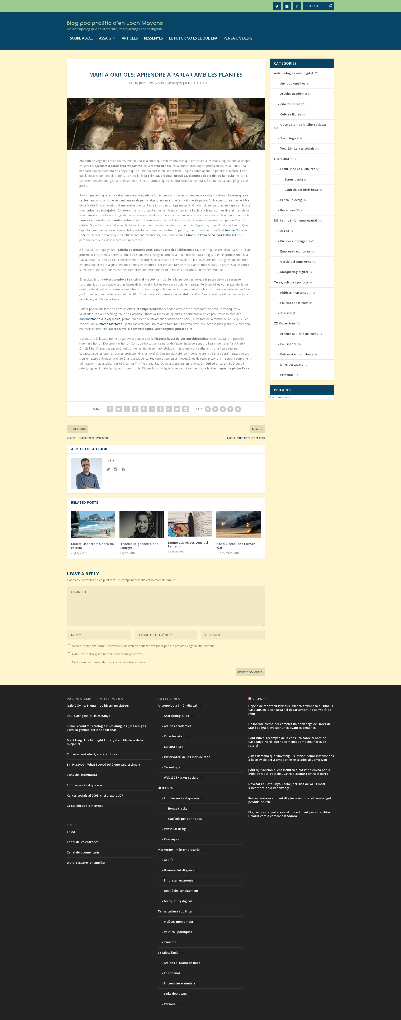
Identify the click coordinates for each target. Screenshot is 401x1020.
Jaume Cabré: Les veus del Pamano (188, 544)
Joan (142, 83)
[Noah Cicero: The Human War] (238, 524)
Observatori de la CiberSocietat (303, 125)
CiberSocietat (290, 104)
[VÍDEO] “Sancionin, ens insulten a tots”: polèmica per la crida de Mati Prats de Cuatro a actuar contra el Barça (289, 772)
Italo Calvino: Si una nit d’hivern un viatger (98, 705)
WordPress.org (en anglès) (86, 863)
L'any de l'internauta (82, 775)
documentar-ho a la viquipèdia (99, 319)
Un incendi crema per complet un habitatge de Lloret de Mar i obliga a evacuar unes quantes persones (289, 726)
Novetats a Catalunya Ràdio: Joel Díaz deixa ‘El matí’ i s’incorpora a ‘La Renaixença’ (287, 786)
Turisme (286, 313)
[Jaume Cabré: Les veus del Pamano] (190, 523)
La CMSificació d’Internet (85, 806)
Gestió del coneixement (297, 262)
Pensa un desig (237, 38)
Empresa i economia (295, 251)
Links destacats (291, 364)
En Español (288, 344)
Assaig (105, 38)
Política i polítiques (294, 303)
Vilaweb (259, 699)
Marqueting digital (294, 272)
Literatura (281, 159)
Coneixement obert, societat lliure (92, 754)
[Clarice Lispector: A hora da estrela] (93, 524)
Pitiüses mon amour (295, 293)
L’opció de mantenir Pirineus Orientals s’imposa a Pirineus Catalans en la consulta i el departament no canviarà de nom (290, 709)
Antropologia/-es (292, 83)
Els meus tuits (280, 397)
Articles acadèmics (293, 94)
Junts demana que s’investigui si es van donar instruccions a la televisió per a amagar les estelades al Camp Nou (291, 758)
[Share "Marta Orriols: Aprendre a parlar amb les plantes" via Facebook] (110, 409)
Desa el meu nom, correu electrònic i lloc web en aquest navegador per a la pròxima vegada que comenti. (143, 646)
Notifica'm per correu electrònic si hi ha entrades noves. (109, 662)
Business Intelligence (295, 241)
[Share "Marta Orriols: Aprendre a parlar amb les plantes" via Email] (177, 409)
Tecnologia (288, 138)
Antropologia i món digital (293, 73)
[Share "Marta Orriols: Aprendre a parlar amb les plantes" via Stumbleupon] (169, 409)
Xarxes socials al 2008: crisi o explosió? (95, 795)
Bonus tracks (293, 179)
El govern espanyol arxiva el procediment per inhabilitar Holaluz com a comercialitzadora (289, 814)
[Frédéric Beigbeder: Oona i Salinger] (141, 524)
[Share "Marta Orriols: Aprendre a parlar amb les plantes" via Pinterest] (144, 409)
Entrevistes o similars (296, 354)
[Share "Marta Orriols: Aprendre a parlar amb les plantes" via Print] (185, 409)
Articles (130, 38)
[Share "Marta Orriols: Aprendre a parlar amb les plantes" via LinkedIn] (152, 409)
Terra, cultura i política (291, 282)
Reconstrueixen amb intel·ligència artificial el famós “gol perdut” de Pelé (289, 800)
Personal (286, 375)
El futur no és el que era (193, 38)
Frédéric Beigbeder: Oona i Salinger (139, 546)
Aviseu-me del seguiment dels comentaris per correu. (108, 654)
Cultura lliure (289, 114)
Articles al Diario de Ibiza (298, 334)
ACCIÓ (284, 231)
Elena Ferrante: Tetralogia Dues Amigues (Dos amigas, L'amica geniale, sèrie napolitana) (107, 728)
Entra (71, 832)
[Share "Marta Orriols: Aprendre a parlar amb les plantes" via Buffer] (160, 409)
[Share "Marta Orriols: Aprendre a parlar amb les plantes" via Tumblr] (135, 409)
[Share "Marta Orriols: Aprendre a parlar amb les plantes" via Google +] (127, 409)
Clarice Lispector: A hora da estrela (92, 546)
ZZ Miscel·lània (284, 323)
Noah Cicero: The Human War (235, 546)
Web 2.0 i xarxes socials (297, 148)
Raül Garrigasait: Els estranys (88, 716)
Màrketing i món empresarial (295, 220)
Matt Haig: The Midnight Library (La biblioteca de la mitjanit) (105, 742)
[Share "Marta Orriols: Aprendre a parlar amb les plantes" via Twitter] (118, 409)
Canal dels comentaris (83, 852)
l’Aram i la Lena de (208, 235)
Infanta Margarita (110, 324)
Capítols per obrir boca (301, 190)
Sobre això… (81, 38)
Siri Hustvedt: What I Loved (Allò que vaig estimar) (103, 764)
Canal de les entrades (82, 842)
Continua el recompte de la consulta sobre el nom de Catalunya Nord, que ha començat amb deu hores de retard (287, 741)
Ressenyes (153, 38)
